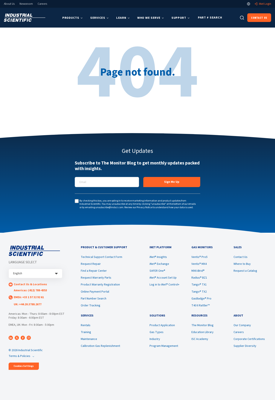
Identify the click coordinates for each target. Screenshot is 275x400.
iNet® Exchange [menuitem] (159, 264)
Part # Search (210, 17)
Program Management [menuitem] (164, 346)
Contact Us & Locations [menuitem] (30, 284)
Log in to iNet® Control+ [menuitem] (164, 284)
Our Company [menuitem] (242, 325)
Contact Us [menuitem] (241, 257)
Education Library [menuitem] (202, 332)
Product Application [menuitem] (162, 325)
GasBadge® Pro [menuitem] (201, 298)
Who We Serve (148, 18)
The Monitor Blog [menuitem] (202, 325)
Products (70, 18)
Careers (42, 4)
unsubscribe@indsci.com (109, 207)
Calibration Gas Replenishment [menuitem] (100, 346)
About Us (9, 4)
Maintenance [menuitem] (89, 339)
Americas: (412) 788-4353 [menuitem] (30, 290)
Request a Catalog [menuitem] (245, 271)
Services (97, 18)
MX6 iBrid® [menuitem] (198, 271)
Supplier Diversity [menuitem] (245, 346)
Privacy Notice (144, 207)
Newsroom (26, 4)
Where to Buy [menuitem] (242, 264)
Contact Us (259, 17)
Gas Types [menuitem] (156, 332)
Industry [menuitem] (155, 339)
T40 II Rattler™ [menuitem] (200, 305)
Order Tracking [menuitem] (90, 305)
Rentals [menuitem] (85, 325)
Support (178, 18)
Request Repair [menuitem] (91, 264)
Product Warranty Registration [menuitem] (100, 284)
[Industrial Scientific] (24, 18)
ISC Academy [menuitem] (199, 339)
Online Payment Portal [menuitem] (95, 292)
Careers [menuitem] (239, 332)
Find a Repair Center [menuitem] (94, 271)
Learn (121, 18)
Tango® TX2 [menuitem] (199, 292)
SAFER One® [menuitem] (157, 271)
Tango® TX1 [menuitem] (199, 284)
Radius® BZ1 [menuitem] (199, 278)
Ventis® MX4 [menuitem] (199, 264)
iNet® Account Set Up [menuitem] (163, 278)
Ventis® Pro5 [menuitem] (199, 257)
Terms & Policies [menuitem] (19, 356)
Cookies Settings (24, 366)
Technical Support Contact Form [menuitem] (101, 257)
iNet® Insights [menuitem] (158, 257)
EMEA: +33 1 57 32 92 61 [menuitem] (29, 297)
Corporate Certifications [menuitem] (249, 339)
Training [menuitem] (86, 332)
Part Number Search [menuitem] (93, 298)
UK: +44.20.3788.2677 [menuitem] (27, 304)
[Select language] (248, 4)
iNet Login (265, 4)
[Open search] (242, 17)
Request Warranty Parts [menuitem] (96, 278)
